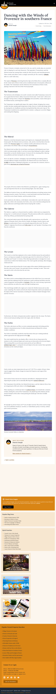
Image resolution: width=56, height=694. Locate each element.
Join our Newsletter (10, 681)
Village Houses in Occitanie (10, 631)
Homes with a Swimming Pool (11, 547)
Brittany (6, 223)
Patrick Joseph (12, 25)
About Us (3, 692)
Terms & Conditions (19, 692)
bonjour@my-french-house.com (16, 672)
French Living (38, 26)
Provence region (15, 143)
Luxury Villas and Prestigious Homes (12, 653)
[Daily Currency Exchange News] (16, 585)
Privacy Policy (10, 692)
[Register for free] (16, 608)
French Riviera (33, 145)
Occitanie (27, 282)
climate (46, 74)
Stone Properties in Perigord (10, 638)
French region (31, 386)
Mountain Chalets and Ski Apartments (12, 655)
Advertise (28, 692)
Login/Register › (8, 507)
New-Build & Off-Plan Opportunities (12, 657)
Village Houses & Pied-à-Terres (11, 537)
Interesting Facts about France (11, 524)
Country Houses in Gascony (10, 636)
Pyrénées (27, 98)
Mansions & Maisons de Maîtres (11, 542)
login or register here (20, 674)
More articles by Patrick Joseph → (22, 453)
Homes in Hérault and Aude (10, 633)
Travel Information (47, 26)
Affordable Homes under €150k (11, 643)
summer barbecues (39, 380)
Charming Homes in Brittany (10, 641)
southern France (30, 389)
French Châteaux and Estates (11, 543)
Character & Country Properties (11, 535)
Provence (14, 81)
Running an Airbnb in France (11, 519)
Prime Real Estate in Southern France (12, 650)
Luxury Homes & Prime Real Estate (12, 549)
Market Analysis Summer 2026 (11, 517)
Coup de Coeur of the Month (11, 533)
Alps (28, 335)
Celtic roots (27, 225)
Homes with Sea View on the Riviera (12, 648)
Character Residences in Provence (11, 645)
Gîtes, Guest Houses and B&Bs (11, 545)
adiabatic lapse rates (9, 345)
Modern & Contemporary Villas (11, 538)
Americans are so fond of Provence (20, 164)
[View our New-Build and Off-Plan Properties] (16, 563)
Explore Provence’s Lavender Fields (12, 521)
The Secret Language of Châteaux (12, 522)
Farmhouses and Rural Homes (11, 540)
